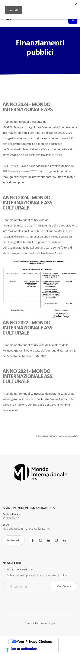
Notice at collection (21, 649)
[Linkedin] (48, 540)
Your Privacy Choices (34, 641)
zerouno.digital (46, 623)
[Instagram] (40, 540)
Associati (13, 540)
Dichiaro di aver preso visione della (36, 575)
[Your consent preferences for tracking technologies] (7, 650)
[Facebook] (32, 540)
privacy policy (58, 575)
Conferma (64, 586)
